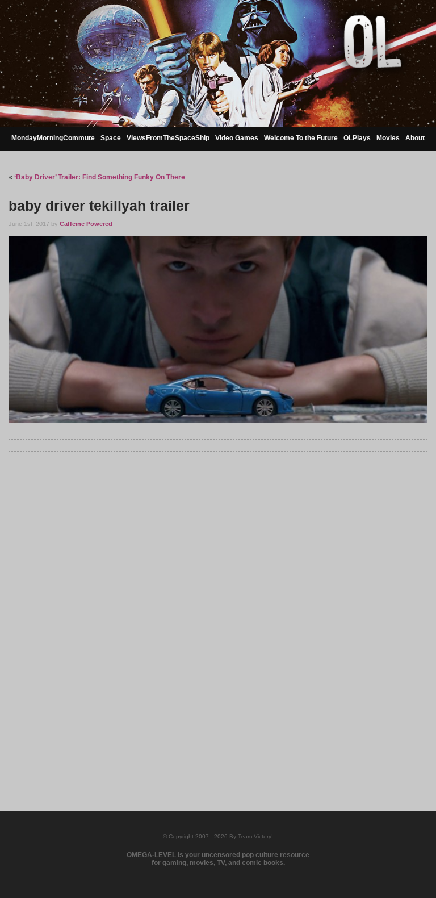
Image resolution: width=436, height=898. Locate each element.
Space (110, 138)
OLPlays (357, 138)
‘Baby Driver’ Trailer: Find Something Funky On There (99, 177)
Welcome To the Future (301, 138)
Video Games (236, 138)
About (415, 138)
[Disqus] (218, 617)
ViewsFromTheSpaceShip (168, 138)
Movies (388, 138)
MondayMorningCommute (53, 138)
